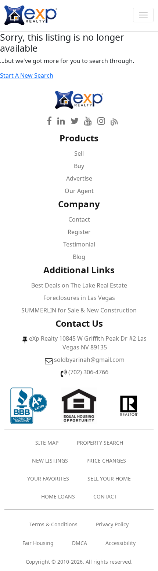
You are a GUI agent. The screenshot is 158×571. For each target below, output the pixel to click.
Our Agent (79, 191)
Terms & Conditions (53, 524)
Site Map (46, 442)
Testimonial (79, 244)
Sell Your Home (109, 478)
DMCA (79, 543)
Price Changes (106, 460)
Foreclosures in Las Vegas (79, 298)
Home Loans (58, 496)
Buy (79, 166)
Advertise (79, 178)
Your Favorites (48, 478)
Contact (79, 219)
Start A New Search (26, 75)
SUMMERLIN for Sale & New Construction (79, 310)
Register (79, 232)
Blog (79, 257)
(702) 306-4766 (88, 372)
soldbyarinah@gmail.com (89, 360)
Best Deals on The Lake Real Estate (79, 285)
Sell (79, 153)
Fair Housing (38, 543)
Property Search (100, 442)
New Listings (50, 460)
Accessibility (120, 543)
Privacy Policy (112, 524)
